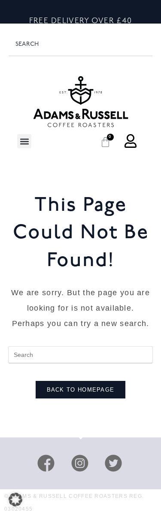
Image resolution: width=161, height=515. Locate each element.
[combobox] (80, 44)
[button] (24, 141)
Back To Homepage (81, 389)
